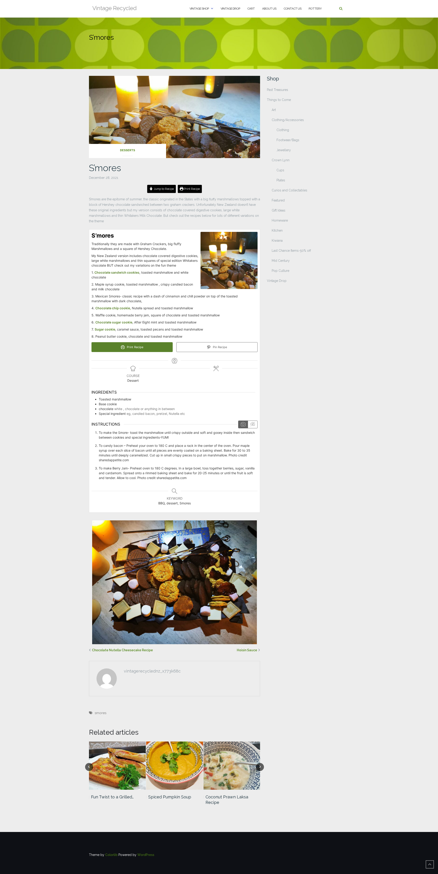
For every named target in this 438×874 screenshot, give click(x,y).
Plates (280, 180)
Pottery (315, 8)
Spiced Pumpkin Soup (169, 797)
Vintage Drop (230, 8)
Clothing (282, 130)
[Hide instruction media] (252, 424)
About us (269, 8)
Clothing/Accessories (288, 120)
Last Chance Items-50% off (291, 250)
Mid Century (281, 260)
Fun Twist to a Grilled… (112, 797)
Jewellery (283, 150)
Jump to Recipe (163, 189)
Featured (278, 200)
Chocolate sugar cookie (113, 322)
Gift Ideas (278, 210)
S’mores (105, 167)
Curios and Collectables (289, 190)
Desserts (127, 150)
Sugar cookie (105, 329)
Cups (280, 170)
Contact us (292, 8)
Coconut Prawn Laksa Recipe (227, 800)
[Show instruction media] (243, 424)
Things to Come (279, 100)
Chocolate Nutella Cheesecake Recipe (122, 650)
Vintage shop (199, 8)
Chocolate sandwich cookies (116, 272)
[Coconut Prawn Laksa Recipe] (231, 766)
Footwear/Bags (287, 140)
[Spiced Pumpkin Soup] (174, 766)
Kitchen (277, 230)
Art (274, 110)
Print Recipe (191, 189)
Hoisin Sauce (247, 650)
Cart (251, 8)
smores (100, 713)
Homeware (280, 220)
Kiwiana (277, 240)
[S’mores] (174, 116)
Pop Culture (280, 271)
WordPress (145, 855)
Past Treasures (277, 90)
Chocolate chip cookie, (113, 308)
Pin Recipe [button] (219, 347)
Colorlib (111, 855)
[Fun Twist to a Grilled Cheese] (117, 766)
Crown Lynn (280, 160)
